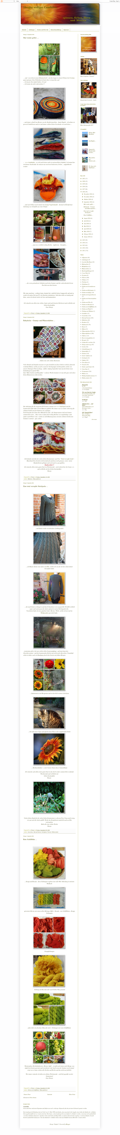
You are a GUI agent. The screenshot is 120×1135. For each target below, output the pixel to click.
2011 (83, 250)
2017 (83, 189)
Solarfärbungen (86, 349)
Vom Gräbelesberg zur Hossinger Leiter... (88, 407)
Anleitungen (32, 30)
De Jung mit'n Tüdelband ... (92, 166)
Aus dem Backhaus (87, 262)
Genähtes (84, 313)
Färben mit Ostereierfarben (89, 298)
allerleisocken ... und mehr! (87, 404)
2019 (83, 184)
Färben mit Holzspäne (88, 290)
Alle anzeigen (94, 419)
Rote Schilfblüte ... (30, 839)
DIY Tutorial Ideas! (87, 412)
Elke (48, 567)
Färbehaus (85, 284)
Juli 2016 (86, 221)
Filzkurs (84, 280)
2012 (83, 248)
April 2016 (87, 229)
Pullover (84, 336)
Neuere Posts (27, 1094)
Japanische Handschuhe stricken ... (92, 150)
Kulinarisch (85, 324)
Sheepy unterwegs (86, 344)
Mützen (84, 329)
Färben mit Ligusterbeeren (89, 294)
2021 (83, 178)
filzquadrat (85, 385)
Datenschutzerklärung (56, 30)
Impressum (66, 30)
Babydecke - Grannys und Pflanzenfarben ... (39, 320)
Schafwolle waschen (87, 342)
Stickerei (84, 353)
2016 (83, 192)
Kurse (83, 327)
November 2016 (88, 197)
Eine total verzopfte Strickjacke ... (35, 486)
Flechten (84, 282)
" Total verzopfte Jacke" (67, 459)
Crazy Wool (85, 273)
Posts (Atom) (33, 1097)
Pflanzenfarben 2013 (87, 331)
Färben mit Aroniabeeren (88, 286)
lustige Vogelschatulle (51, 205)
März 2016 (87, 231)
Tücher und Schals (87, 367)
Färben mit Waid (86, 309)
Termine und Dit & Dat (42, 30)
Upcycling (84, 369)
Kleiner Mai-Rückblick (92, 133)
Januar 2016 (87, 237)
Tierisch (49, 832)
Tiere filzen (85, 362)
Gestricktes (30, 832)
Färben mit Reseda (87, 304)
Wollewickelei (55, 832)
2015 (83, 240)
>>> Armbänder (30, 162)
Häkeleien (30, 479)
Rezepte (84, 340)
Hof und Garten (37, 832)
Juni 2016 (86, 223)
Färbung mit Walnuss (87, 311)
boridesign (85, 400)
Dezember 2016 (88, 194)
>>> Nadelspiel (61, 406)
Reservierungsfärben (87, 338)
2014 (83, 242)
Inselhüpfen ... (92, 141)
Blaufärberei (85, 266)
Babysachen (85, 264)
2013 (83, 245)
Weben (83, 373)
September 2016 (88, 202)
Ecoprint (84, 275)
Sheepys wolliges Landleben (40, 7)
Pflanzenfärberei (37, 479)
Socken (84, 347)
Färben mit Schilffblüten (33, 1090)
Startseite (24, 30)
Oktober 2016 (87, 199)
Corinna (72, 78)
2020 (83, 181)
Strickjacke (44, 832)
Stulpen (84, 360)
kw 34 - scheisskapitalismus (87, 387)
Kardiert (84, 322)
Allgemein (84, 257)
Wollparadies (44, 613)
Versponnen (85, 371)
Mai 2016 (86, 226)
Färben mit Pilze (86, 302)
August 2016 (87, 218)
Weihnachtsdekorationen (88, 376)
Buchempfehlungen (87, 271)
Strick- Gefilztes (86, 355)
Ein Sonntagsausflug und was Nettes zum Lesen (88, 394)
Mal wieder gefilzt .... (31, 38)
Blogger (68, 1124)
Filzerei (84, 277)
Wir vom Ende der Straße (89, 392)
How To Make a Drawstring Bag (86, 414)
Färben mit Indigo (86, 292)
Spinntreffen (85, 351)
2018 (83, 186)
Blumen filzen (85, 268)
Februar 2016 (87, 234)
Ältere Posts (72, 1094)
